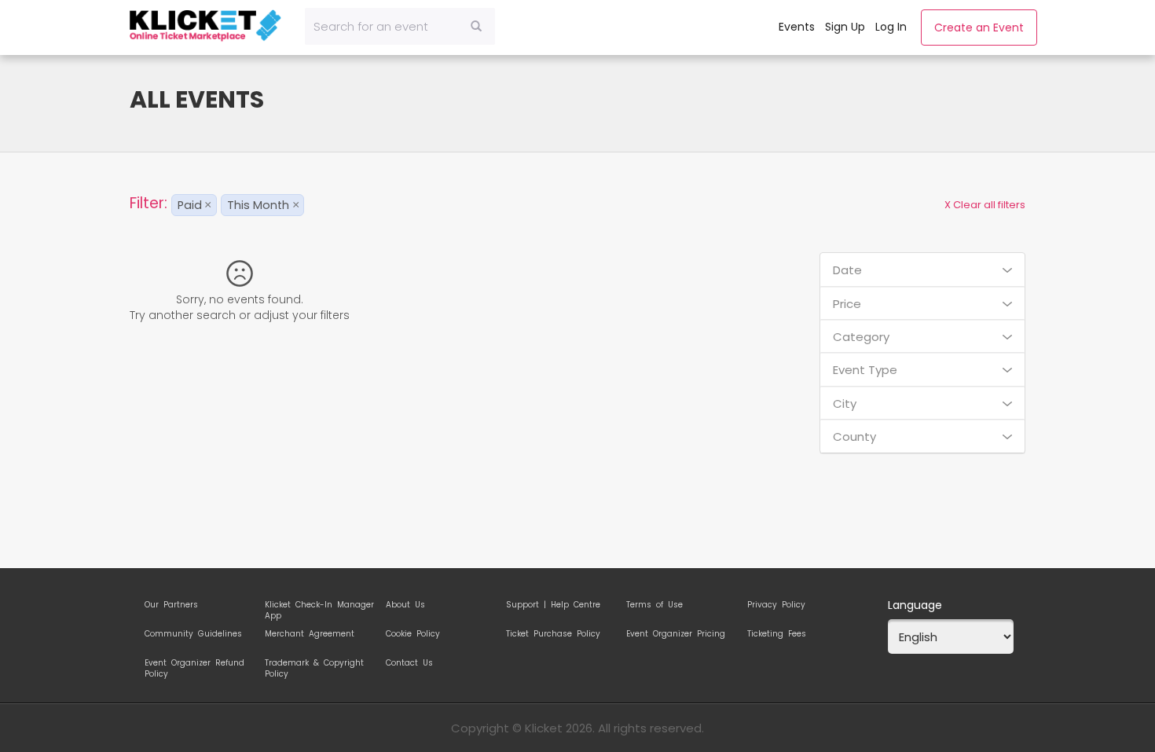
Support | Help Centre (553, 605)
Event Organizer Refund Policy (194, 665)
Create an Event (979, 27)
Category (861, 336)
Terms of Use (654, 605)
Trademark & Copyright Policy (314, 665)
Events (797, 27)
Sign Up (845, 27)
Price (847, 303)
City (844, 403)
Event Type (865, 369)
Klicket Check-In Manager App (319, 607)
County (854, 436)
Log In (891, 27)
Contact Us (409, 663)
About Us (405, 605)
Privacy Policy (776, 605)
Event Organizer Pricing (675, 634)
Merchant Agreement (309, 634)
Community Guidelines (193, 634)
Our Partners (171, 605)
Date (847, 270)
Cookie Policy (413, 634)
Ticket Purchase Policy (553, 634)
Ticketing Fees (776, 634)
